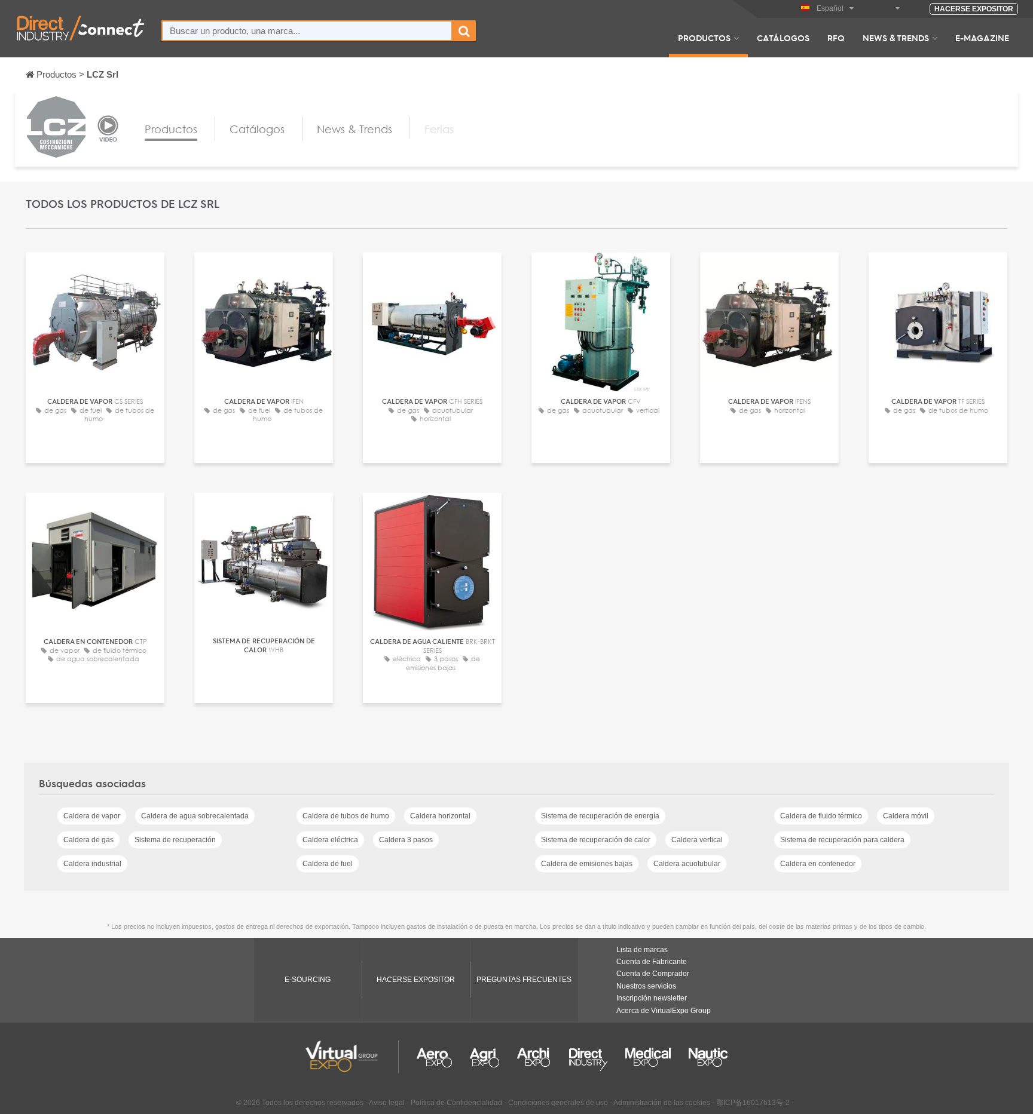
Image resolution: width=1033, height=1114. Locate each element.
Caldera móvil (905, 816)
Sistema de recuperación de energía (600, 816)
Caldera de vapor (91, 816)
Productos (704, 37)
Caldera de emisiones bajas (586, 864)
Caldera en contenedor (817, 864)
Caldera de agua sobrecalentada (195, 816)
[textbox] (307, 30)
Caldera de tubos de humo (345, 816)
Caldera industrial (92, 864)
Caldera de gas (88, 840)
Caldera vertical (697, 840)
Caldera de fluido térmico (821, 816)
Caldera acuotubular (686, 864)
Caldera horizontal (440, 816)
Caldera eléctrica (330, 840)
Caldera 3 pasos (406, 840)
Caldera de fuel (327, 864)
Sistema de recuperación (175, 840)
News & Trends (896, 37)
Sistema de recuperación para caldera (842, 840)
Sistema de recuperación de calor (595, 840)
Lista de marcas (642, 950)
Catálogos (783, 37)
